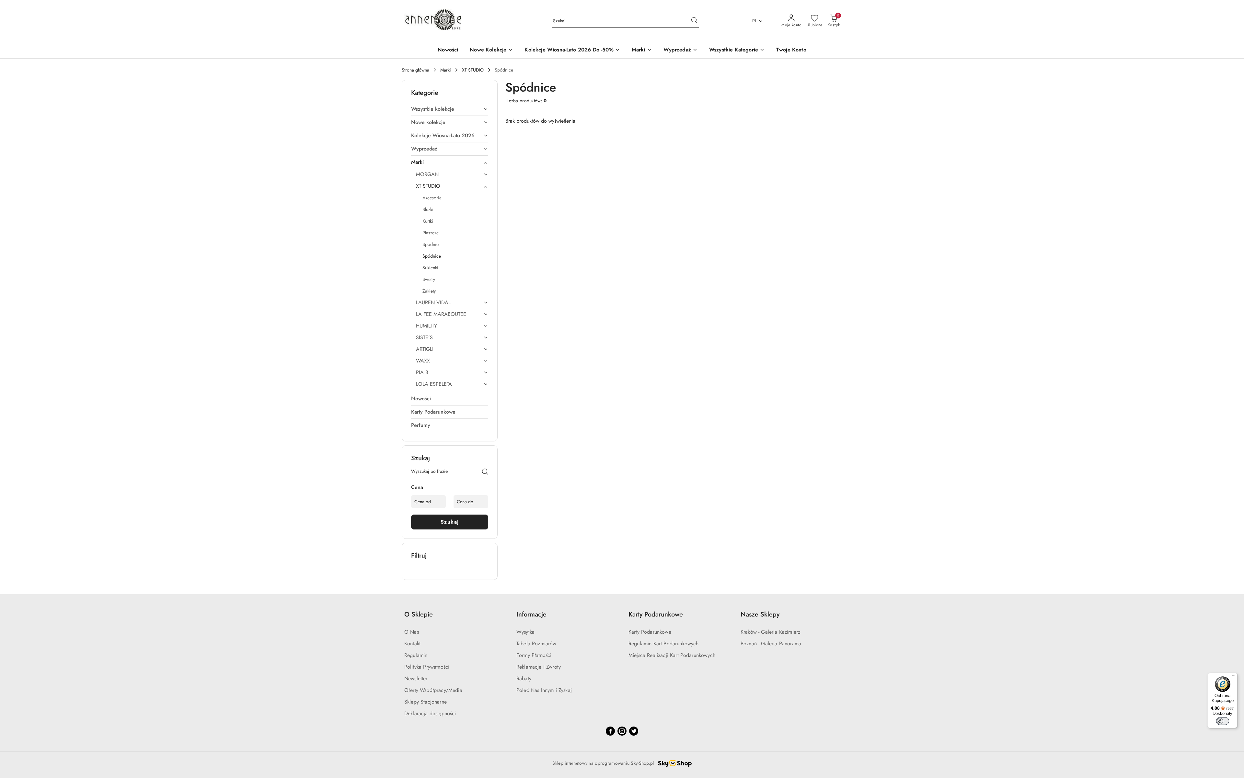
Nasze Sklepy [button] (760, 614)
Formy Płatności (533, 655)
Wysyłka (525, 632)
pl (754, 20)
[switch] (1222, 721)
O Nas (411, 632)
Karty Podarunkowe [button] (655, 614)
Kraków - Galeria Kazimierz (770, 632)
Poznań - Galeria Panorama (771, 643)
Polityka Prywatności (426, 667)
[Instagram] (622, 731)
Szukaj (450, 522)
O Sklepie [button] (418, 614)
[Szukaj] (485, 472)
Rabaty (523, 678)
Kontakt (412, 643)
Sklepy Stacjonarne (425, 702)
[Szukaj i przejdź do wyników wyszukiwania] (694, 21)
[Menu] (1234, 677)
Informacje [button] (531, 614)
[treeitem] (449, 109)
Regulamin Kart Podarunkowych (663, 643)
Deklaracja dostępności (430, 713)
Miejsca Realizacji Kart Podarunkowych (671, 655)
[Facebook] (610, 731)
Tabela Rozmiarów (536, 643)
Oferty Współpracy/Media (433, 690)
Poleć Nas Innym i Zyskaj (544, 690)
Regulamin (415, 655)
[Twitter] (633, 731)
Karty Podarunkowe (649, 632)
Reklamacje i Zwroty (538, 667)
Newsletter (416, 678)
